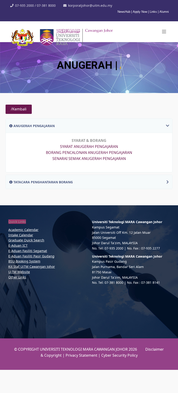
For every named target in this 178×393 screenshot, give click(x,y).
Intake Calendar (20, 258)
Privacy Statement (82, 378)
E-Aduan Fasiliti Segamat (27, 274)
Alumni (164, 11)
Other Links (17, 300)
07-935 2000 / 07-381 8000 (35, 5)
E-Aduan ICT (18, 268)
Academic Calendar (23, 253)
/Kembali (18, 132)
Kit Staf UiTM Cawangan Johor (31, 289)
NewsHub (124, 11)
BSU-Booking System (24, 284)
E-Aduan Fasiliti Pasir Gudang (31, 279)
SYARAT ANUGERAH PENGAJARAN (89, 169)
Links (153, 11)
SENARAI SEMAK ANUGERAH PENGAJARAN (89, 181)
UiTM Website (19, 295)
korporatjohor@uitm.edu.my (90, 5)
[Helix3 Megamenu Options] (164, 31)
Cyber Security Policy (119, 378)
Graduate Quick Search (26, 263)
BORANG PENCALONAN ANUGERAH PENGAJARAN (89, 175)
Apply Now (140, 11)
